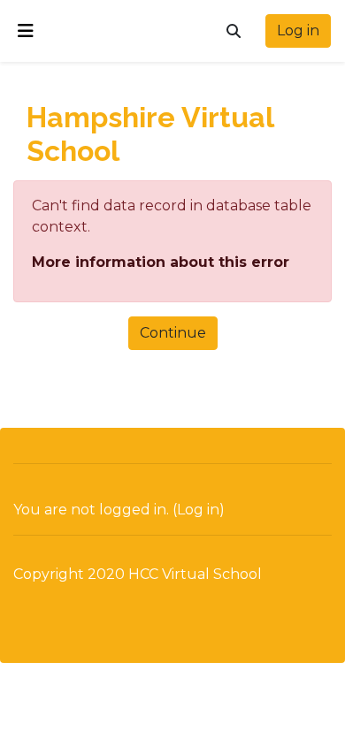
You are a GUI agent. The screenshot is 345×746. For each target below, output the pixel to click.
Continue (173, 332)
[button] (233, 31)
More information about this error (160, 262)
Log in (298, 30)
